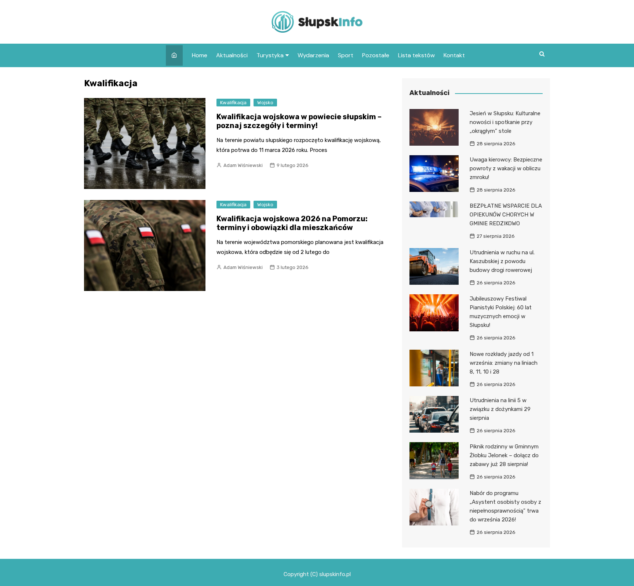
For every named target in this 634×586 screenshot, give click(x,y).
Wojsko (265, 102)
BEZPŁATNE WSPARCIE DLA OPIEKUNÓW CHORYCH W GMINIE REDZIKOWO (506, 215)
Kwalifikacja (233, 102)
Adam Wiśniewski (243, 165)
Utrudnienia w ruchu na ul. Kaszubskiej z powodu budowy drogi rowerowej (502, 261)
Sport (345, 55)
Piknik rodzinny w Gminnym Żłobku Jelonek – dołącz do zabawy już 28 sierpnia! (504, 455)
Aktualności (232, 55)
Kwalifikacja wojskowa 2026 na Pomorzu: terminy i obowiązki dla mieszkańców (292, 223)
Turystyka (270, 55)
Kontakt (454, 55)
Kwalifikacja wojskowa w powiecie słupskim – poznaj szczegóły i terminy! (299, 121)
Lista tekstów (416, 55)
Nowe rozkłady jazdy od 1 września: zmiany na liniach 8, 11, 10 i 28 (504, 363)
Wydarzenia (313, 55)
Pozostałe (375, 55)
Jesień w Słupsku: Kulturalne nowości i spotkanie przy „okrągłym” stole (505, 122)
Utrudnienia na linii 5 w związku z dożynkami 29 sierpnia (500, 409)
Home (199, 55)
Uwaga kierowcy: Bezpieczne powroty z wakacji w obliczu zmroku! (506, 168)
